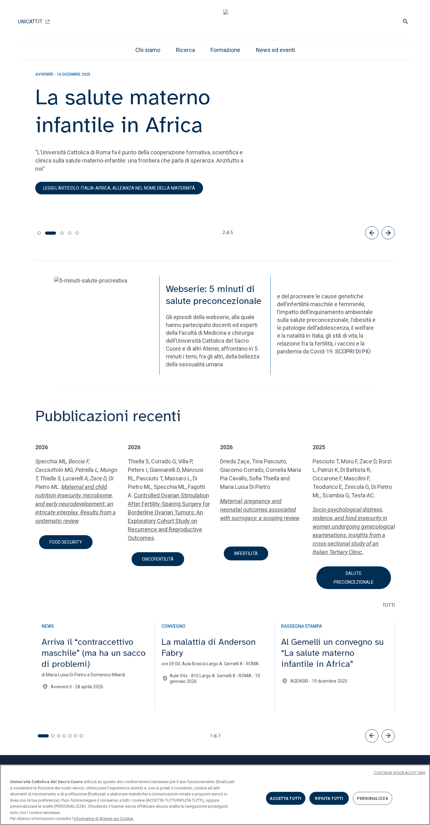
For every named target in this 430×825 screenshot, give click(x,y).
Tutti (388, 605)
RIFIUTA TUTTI (329, 798)
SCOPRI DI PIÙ (353, 351)
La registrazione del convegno (127, 187)
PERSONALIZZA (372, 798)
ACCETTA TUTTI (285, 798)
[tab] (39, 233)
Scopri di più (57, 187)
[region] (215, 795)
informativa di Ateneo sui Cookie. (104, 818)
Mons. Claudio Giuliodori (65, 168)
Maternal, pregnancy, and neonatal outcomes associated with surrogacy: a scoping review (259, 509)
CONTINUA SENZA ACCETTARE (399, 773)
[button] (371, 735)
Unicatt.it (30, 22)
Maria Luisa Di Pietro (200, 160)
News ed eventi (275, 50)
